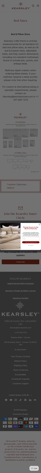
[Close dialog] (39, 224)
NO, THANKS (30, 245)
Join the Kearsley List (30, 242)
